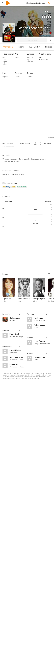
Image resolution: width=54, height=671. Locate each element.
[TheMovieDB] (22, 188)
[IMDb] (14, 188)
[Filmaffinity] (7, 188)
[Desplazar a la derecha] (43, 274)
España (5, 76)
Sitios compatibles (25, 143)
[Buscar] (49, 3)
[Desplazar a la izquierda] (38, 274)
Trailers (21, 47)
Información (8, 47)
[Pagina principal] (8, 5)
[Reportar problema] (35, 143)
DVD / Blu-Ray (34, 47)
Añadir (21, 174)
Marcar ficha (32, 40)
